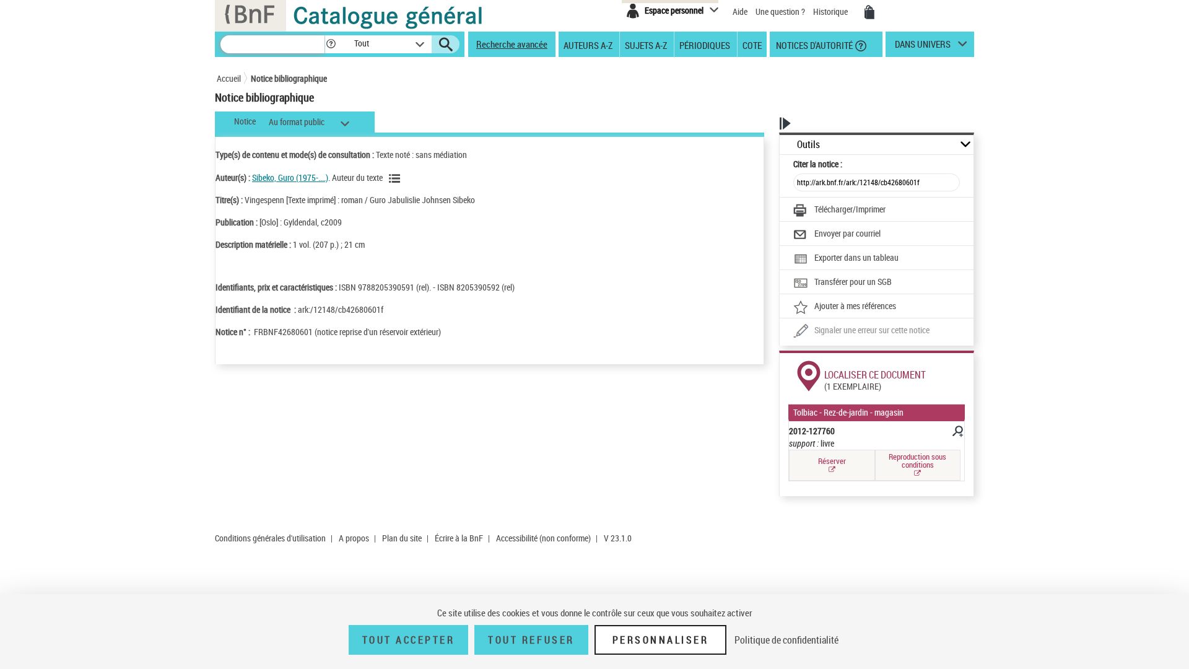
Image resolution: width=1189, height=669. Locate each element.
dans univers (923, 47)
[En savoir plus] (956, 433)
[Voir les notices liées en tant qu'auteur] (396, 178)
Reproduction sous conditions (917, 460)
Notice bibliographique (289, 78)
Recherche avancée (511, 44)
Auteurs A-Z (588, 44)
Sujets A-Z (646, 44)
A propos (354, 538)
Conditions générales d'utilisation (270, 538)
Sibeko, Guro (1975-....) (290, 177)
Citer (817, 164)
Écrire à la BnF (459, 538)
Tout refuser (531, 640)
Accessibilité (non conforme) (543, 538)
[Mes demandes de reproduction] (869, 12)
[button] (330, 44)
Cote (752, 44)
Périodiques (704, 44)
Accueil (229, 78)
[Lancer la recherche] (445, 44)
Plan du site (402, 538)
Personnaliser (660, 640)
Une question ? (781, 11)
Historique (831, 11)
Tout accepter (408, 640)
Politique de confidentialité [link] (786, 640)
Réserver (832, 460)
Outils (808, 144)
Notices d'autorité (813, 44)
